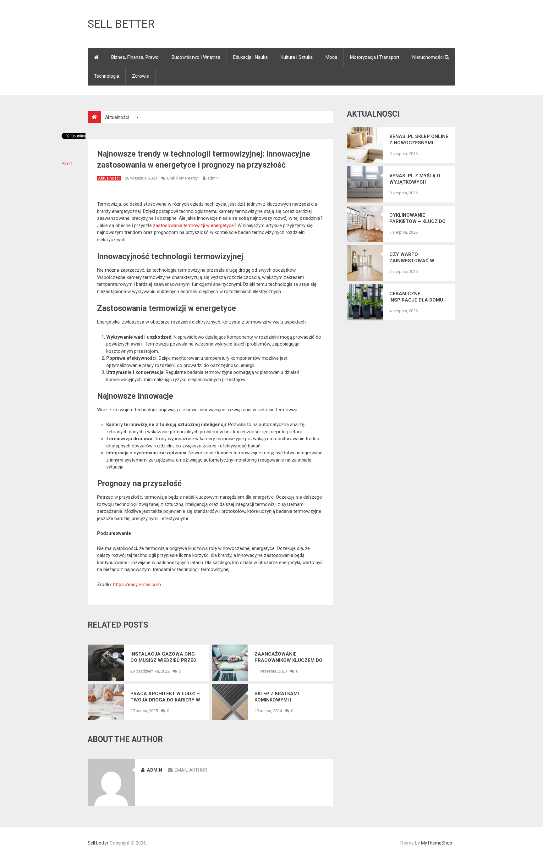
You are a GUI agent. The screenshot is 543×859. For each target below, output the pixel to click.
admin (213, 178)
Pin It (67, 163)
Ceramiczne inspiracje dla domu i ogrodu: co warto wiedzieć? (417, 297)
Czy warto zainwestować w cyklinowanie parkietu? (411, 258)
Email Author (191, 770)
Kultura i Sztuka (297, 57)
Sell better (121, 24)
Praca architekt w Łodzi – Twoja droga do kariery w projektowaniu (165, 697)
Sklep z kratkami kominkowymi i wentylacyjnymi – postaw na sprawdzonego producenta (290, 697)
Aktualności (109, 178)
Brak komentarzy (182, 178)
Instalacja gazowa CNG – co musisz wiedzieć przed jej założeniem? (164, 657)
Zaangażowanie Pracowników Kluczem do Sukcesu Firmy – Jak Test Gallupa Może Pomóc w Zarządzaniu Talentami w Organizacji (288, 657)
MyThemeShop (436, 843)
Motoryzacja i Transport (374, 57)
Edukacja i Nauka (250, 57)
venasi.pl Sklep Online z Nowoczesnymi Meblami (418, 140)
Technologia (106, 76)
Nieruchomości (428, 57)
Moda (331, 57)
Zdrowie (140, 76)
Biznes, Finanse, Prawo (135, 57)
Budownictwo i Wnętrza (196, 57)
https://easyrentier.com (137, 584)
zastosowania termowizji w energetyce (193, 225)
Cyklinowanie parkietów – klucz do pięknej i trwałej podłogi (417, 218)
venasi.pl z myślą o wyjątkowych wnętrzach (414, 179)
